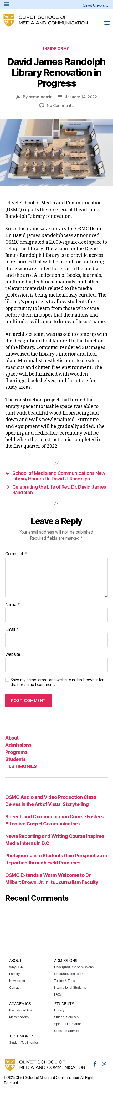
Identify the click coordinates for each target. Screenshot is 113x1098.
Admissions (18, 745)
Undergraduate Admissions (74, 967)
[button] (106, 22)
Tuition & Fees (64, 981)
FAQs (58, 994)
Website (12, 654)
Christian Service (66, 1031)
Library (59, 1010)
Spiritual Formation (68, 1024)
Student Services (66, 1017)
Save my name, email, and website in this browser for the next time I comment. (57, 682)
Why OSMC (17, 967)
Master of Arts (19, 1017)
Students (15, 759)
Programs (16, 752)
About (12, 738)
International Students (70, 987)
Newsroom (17, 981)
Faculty (14, 974)
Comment (16, 554)
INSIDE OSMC (56, 48)
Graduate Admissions (69, 974)
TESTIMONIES (21, 766)
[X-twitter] (104, 1064)
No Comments (60, 105)
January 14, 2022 (81, 96)
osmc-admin (40, 96)
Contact (14, 987)
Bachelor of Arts (20, 1010)
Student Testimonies (24, 1043)
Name (12, 604)
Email (11, 629)
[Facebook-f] (95, 1064)
